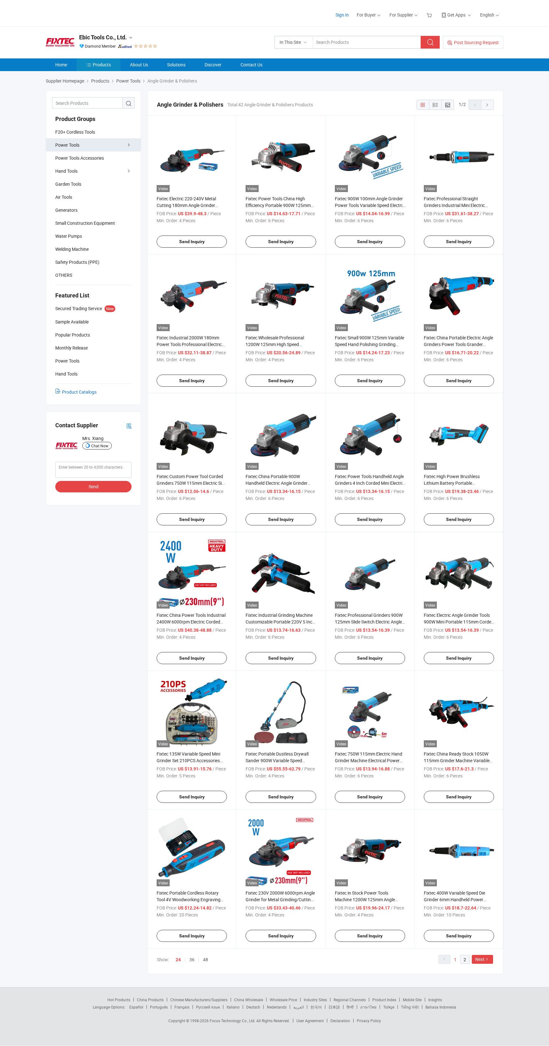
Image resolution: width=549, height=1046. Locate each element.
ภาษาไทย (368, 1006)
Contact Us (251, 65)
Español (136, 1006)
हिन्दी (350, 1006)
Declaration (340, 1020)
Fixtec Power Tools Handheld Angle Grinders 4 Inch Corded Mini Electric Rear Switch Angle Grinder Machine (369, 483)
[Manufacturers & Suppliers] (86, 12)
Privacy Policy (369, 1020)
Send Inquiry (192, 241)
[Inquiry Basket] (430, 15)
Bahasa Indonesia (440, 1006)
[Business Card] (129, 425)
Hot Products (118, 999)
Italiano (233, 1006)
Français (181, 1006)
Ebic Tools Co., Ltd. (103, 37)
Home (61, 65)
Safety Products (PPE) (77, 262)
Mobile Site (412, 999)
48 (205, 959)
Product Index (384, 999)
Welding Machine (72, 249)
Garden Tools (68, 184)
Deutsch (253, 1006)
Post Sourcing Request (476, 42)
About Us (139, 65)
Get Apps (456, 15)
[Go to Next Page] (487, 105)
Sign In (342, 15)
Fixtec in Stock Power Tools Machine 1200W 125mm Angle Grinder (365, 899)
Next (480, 959)
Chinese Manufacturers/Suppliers (198, 999)
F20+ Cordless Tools (75, 132)
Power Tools (67, 145)
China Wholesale (248, 999)
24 (178, 959)
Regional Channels (350, 999)
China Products (150, 999)
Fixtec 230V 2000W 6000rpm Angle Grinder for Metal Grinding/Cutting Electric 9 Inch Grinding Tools (280, 899)
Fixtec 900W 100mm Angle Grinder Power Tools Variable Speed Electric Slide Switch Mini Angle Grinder (369, 205)
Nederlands (277, 1006)
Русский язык (208, 1006)
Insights (435, 999)
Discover (213, 65)
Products (102, 65)
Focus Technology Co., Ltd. (233, 1020)
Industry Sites (315, 999)
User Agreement (310, 1020)
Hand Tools (66, 171)
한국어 (316, 1006)
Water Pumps (68, 236)
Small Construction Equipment (85, 223)
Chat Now (99, 445)
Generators (66, 210)
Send (93, 486)
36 (191, 959)
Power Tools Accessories (79, 158)
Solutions (176, 65)
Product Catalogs (79, 392)
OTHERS (63, 275)
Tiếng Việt (410, 1006)
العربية (298, 1006)
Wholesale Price (283, 999)
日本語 (334, 1006)
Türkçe (388, 1006)
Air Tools (63, 197)
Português (159, 1006)
